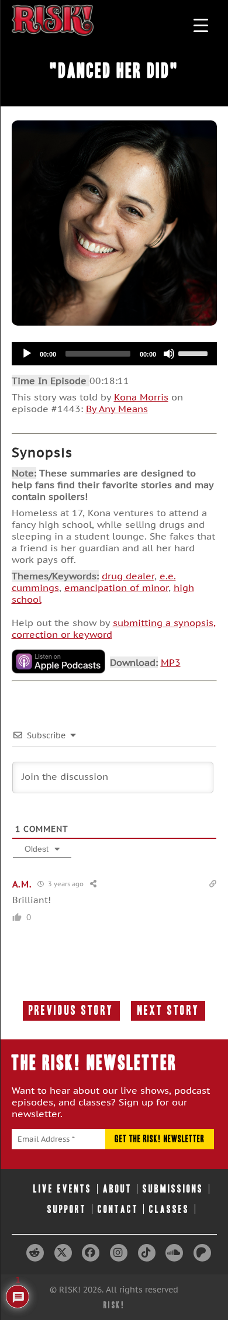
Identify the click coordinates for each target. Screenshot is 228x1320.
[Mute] (169, 354)
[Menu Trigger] (201, 25)
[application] (114, 353)
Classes (169, 1209)
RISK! (114, 1305)
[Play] (27, 354)
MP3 (171, 662)
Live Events (62, 1189)
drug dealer (128, 576)
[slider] (194, 352)
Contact (118, 1209)
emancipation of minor (116, 587)
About (117, 1189)
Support (67, 1209)
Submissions (173, 1189)
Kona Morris (141, 397)
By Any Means (117, 408)
